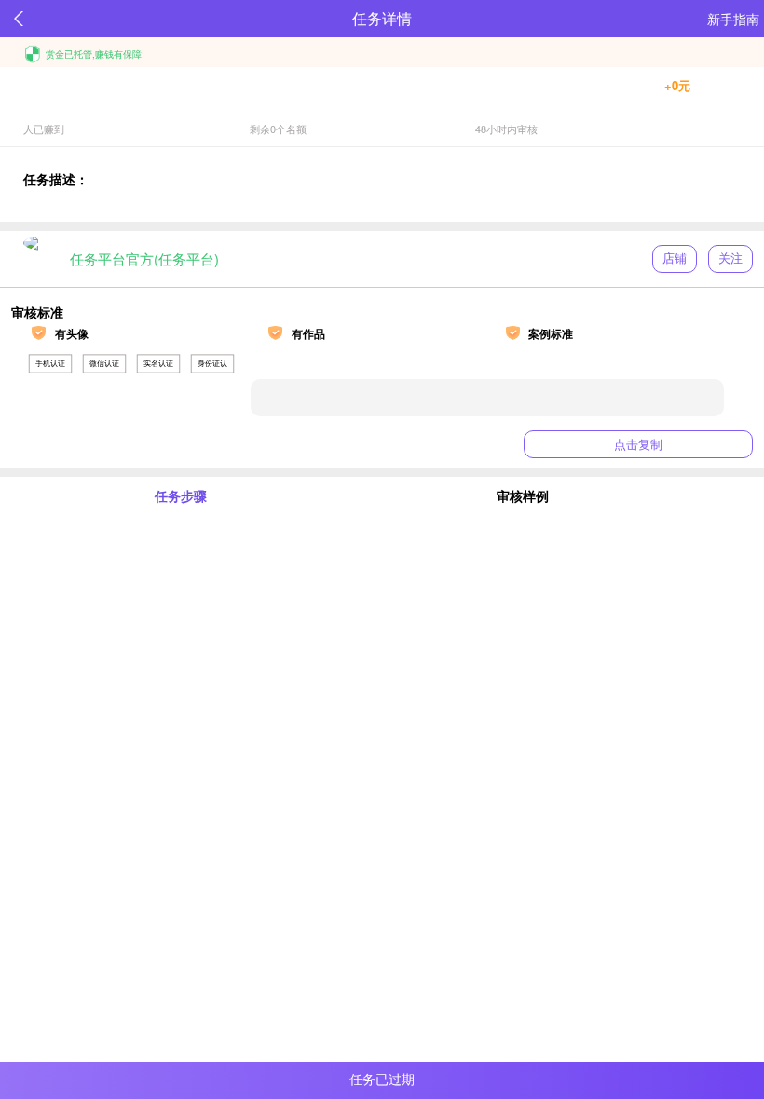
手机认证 (50, 363)
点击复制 (638, 445)
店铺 (674, 258)
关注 (730, 258)
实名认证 (158, 363)
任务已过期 (382, 1080)
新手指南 (733, 18)
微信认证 (104, 363)
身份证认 (212, 363)
